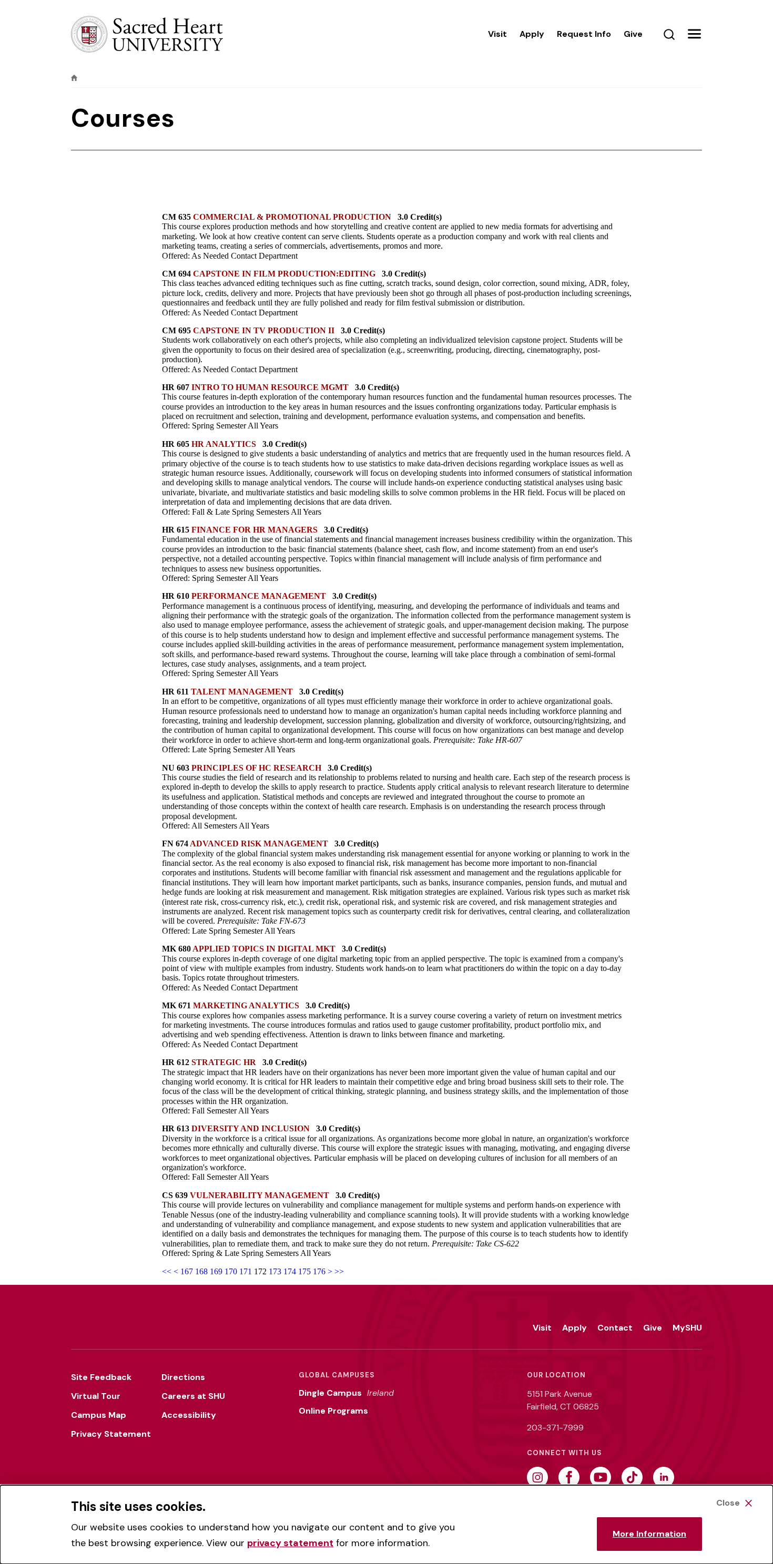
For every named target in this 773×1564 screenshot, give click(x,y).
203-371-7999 (555, 1427)
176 (319, 1271)
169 (216, 1271)
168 (201, 1271)
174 (289, 1271)
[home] (74, 78)
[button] (694, 34)
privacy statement (290, 1543)
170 (231, 1271)
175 (304, 1271)
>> (339, 1271)
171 (245, 1271)
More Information (649, 1533)
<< (166, 1271)
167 (186, 1271)
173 (275, 1271)
